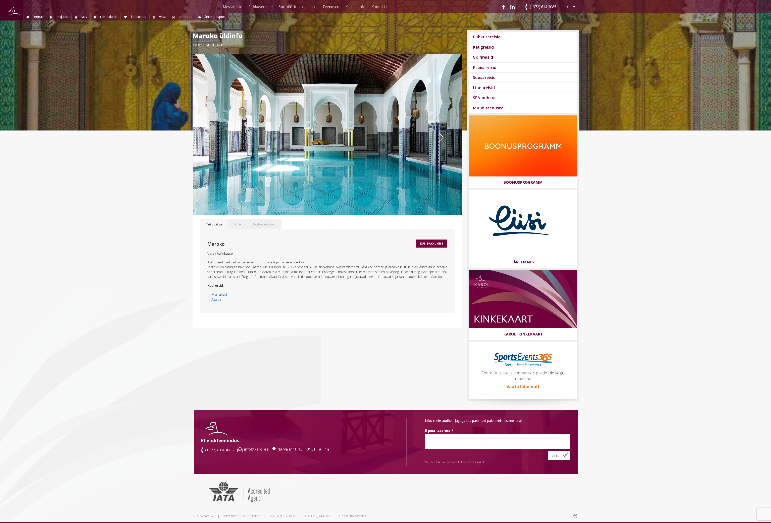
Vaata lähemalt (523, 386)
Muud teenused (488, 108)
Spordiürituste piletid (297, 6)
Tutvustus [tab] (214, 224)
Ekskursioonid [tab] (264, 224)
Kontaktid (380, 6)
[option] (327, 134)
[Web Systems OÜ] (575, 515)
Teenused (330, 6)
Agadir (216, 299)
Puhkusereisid (260, 6)
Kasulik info (355, 6)
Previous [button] (211, 145)
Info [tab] (237, 224)
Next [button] (446, 145)
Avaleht (197, 45)
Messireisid (232, 6)
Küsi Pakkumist (431, 243)
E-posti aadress (439, 430)
